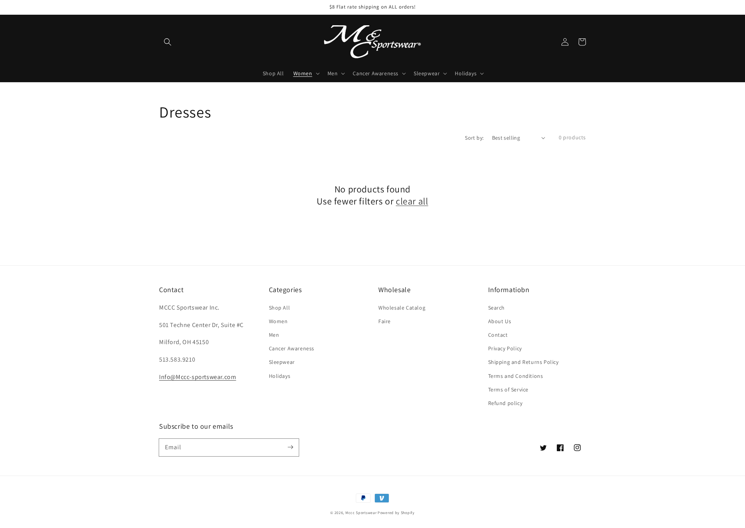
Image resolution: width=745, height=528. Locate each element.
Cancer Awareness (292, 348)
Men (274, 334)
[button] (167, 41)
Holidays (280, 375)
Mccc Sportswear (361, 512)
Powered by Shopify (396, 512)
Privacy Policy (505, 348)
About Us (499, 321)
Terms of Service (508, 389)
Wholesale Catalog (401, 307)
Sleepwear (282, 361)
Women (278, 321)
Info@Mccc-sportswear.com (197, 377)
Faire (384, 321)
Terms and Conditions (515, 375)
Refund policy (505, 403)
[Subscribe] (290, 447)
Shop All (279, 307)
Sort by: (474, 137)
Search (496, 307)
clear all (412, 201)
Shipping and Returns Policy (523, 361)
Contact (498, 334)
